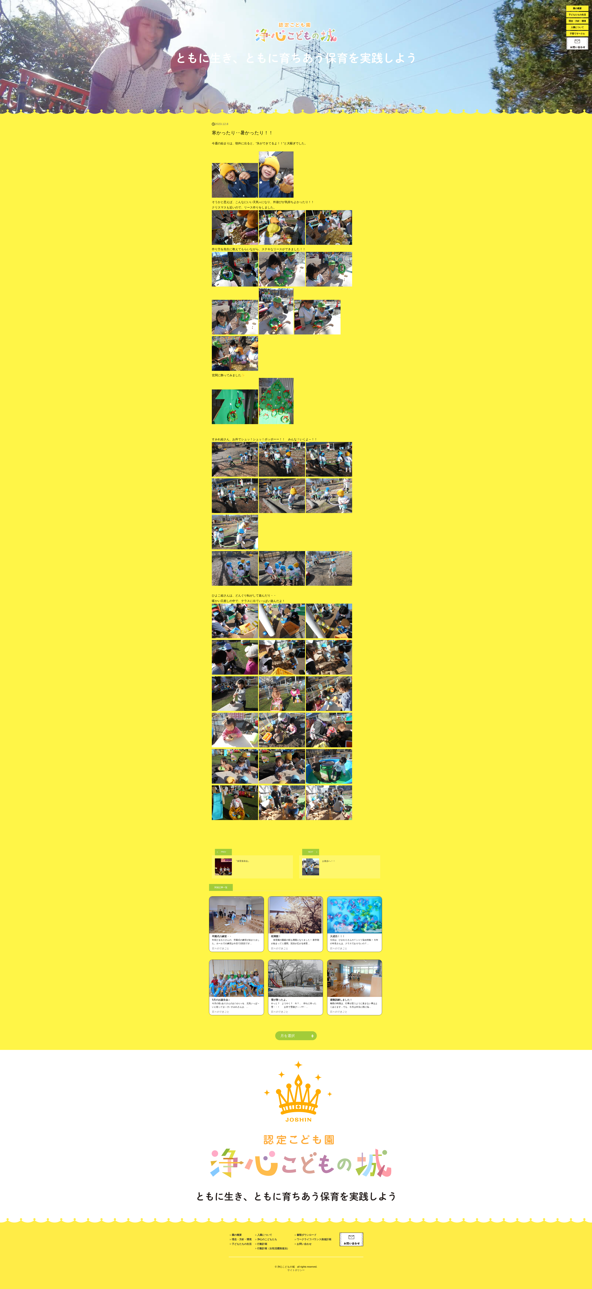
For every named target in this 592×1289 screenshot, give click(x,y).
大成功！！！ (337, 936)
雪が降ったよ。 (279, 999)
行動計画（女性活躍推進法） (273, 1248)
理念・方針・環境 (577, 21)
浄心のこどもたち (267, 1239)
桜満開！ (276, 936)
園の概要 (577, 8)
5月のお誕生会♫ (221, 999)
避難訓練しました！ (341, 999)
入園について (577, 27)
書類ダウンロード (307, 1234)
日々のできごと (220, 948)
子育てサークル (577, 33)
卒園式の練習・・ (222, 936)
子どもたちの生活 (577, 14)
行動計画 (262, 1243)
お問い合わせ (304, 1243)
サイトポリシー (296, 1270)
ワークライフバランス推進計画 (314, 1239)
